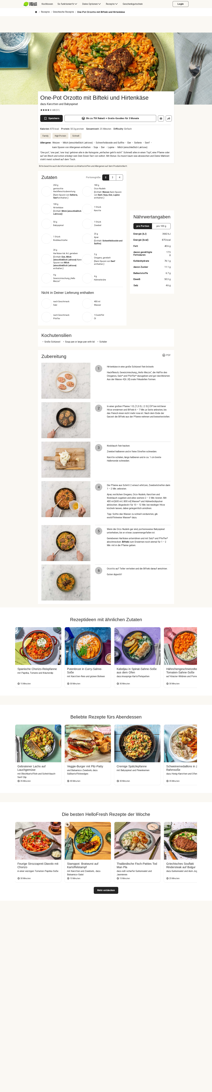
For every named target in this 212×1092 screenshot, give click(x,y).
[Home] (36, 12)
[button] (82, 177)
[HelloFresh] (30, 4)
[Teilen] (169, 118)
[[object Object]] (161, 118)
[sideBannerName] (152, 189)
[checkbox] (41, 110)
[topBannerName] (106, 24)
